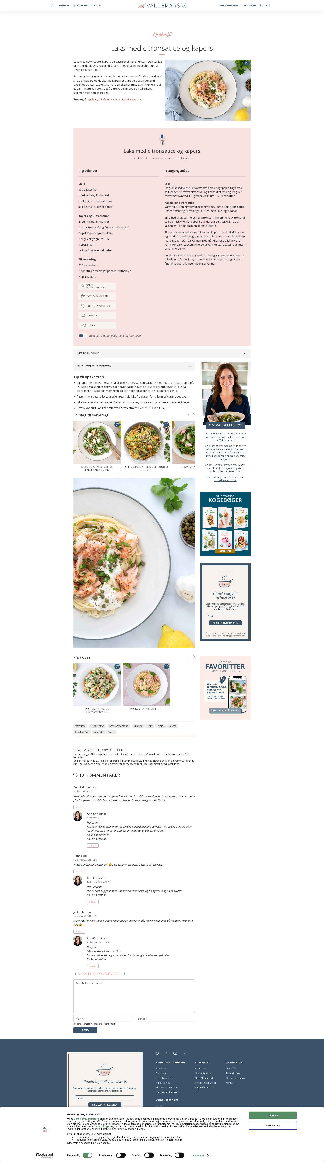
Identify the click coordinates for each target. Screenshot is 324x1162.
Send (91, 325)
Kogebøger (250, 6)
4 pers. (187, 158)
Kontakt (230, 1082)
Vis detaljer (197, 1155)
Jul (196, 1092)
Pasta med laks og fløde (146, 708)
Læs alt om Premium (167, 1092)
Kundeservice (163, 1082)
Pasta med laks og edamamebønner (97, 710)
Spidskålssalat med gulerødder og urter (146, 468)
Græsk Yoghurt (82, 732)
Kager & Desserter (205, 1087)
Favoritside (162, 1068)
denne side (94, 763)
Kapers (172, 725)
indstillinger (103, 1126)
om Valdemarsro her (225, 480)
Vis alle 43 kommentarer (100, 973)
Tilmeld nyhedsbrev (225, 623)
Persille (111, 732)
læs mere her (239, 635)
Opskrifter (63, 6)
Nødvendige (273, 1125)
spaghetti (98, 732)
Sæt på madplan (97, 296)
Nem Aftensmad (204, 1078)
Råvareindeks (233, 1073)
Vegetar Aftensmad (205, 1082)
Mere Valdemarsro (229, 6)
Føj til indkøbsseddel (96, 286)
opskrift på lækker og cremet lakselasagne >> (114, 99)
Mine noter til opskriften (94, 366)
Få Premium (82, 5)
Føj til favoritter (98, 305)
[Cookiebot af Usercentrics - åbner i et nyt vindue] (45, 1155)
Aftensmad (80, 725)
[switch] (121, 1155)
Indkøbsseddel (164, 1078)
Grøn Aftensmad (204, 1073)
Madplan (96, 6)
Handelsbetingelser (166, 1087)
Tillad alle (272, 1115)
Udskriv (92, 315)
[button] (189, 414)
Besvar (79, 807)
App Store (161, 1106)
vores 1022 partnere (86, 1118)
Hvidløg (160, 725)
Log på (266, 5)
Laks (150, 725)
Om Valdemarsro (235, 1078)
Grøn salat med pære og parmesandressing (97, 468)
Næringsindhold (88, 353)
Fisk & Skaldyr (97, 725)
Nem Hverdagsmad (118, 725)
